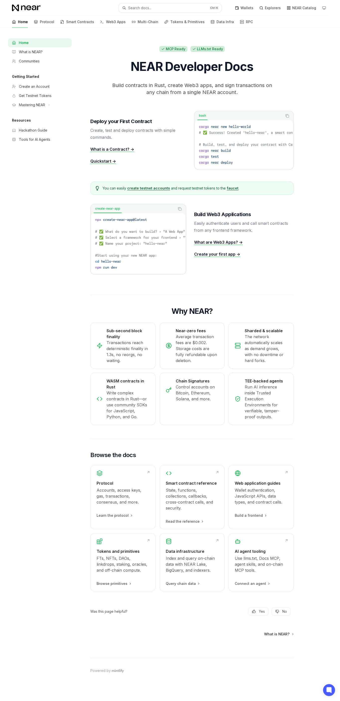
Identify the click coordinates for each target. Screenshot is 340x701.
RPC (249, 22)
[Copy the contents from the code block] (287, 116)
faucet (232, 188)
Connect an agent (250, 583)
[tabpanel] (244, 144)
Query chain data (181, 583)
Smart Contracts (80, 22)
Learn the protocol (113, 515)
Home (23, 22)
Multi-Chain (148, 22)
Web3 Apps (116, 22)
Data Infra (225, 22)
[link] (123, 497)
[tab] (202, 116)
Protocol (47, 22)
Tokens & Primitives (187, 22)
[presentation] (244, 144)
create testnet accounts (148, 188)
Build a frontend (249, 515)
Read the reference (183, 521)
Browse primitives (112, 583)
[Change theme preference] (324, 8)
